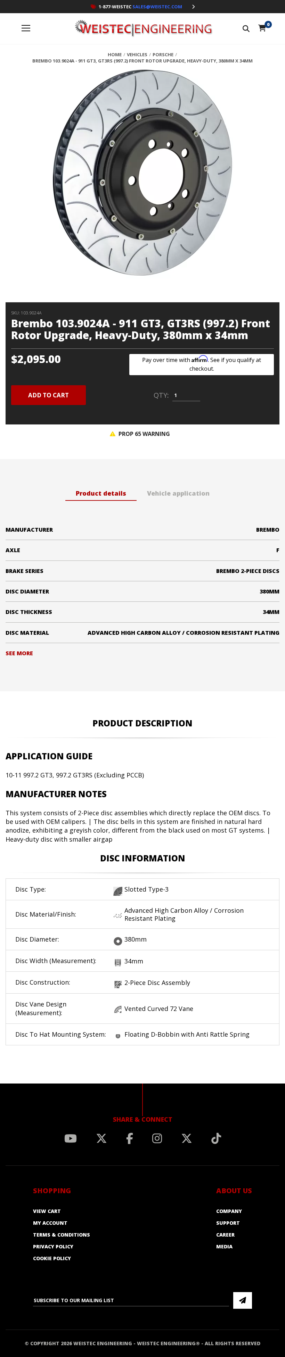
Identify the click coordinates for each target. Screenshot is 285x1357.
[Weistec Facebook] (129, 1138)
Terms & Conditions (61, 1234)
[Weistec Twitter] (101, 1138)
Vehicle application (178, 493)
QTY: (161, 395)
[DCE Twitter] (186, 1138)
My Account (50, 1223)
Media (224, 1246)
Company (229, 1211)
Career (225, 1234)
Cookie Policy (52, 1258)
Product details (101, 493)
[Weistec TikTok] (216, 1138)
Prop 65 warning (143, 434)
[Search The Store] (246, 29)
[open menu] (26, 28)
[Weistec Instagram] (157, 1138)
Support (228, 1223)
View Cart (47, 1211)
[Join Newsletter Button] (242, 1300)
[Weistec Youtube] (70, 1138)
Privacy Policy (53, 1246)
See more (19, 653)
